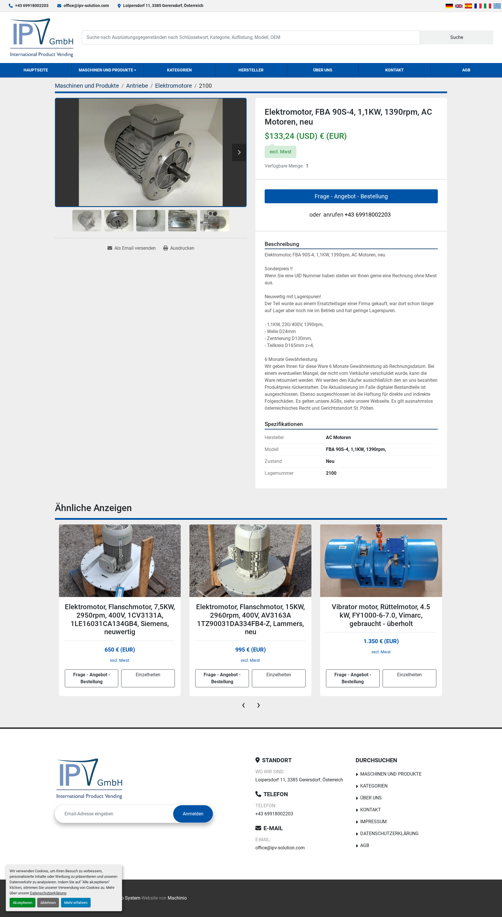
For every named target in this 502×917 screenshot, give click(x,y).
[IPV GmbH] (89, 778)
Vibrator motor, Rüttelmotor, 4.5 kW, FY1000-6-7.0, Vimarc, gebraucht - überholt (250, 615)
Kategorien (179, 70)
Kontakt (394, 70)
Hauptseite (36, 70)
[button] (107, 70)
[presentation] (243, 704)
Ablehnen (48, 902)
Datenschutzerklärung (48, 893)
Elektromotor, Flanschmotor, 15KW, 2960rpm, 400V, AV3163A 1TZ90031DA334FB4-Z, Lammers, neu (119, 619)
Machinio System (122, 898)
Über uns (322, 70)
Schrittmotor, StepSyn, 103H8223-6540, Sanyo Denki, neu (381, 611)
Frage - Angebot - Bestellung (351, 196)
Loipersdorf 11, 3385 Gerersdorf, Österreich (163, 5)
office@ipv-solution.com (86, 5)
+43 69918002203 (32, 5)
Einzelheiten (148, 674)
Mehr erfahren (75, 902)
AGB (466, 70)
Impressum (373, 821)
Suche (456, 37)
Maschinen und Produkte (106, 70)
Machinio (177, 898)
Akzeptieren (22, 902)
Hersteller (251, 70)
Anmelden (193, 814)
